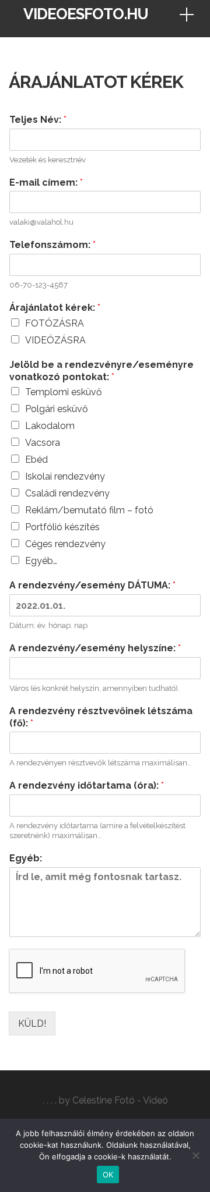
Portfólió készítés (62, 527)
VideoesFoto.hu (85, 14)
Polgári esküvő (56, 408)
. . (45, 1100)
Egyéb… (41, 560)
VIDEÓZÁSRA (55, 340)
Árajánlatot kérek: (54, 307)
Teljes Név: (37, 119)
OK (108, 1174)
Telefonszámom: (52, 244)
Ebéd (36, 459)
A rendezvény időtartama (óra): (86, 785)
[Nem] (195, 1155)
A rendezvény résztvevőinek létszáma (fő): (100, 717)
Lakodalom (50, 425)
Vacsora (42, 442)
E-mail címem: (46, 182)
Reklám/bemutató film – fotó (89, 510)
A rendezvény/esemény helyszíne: (95, 648)
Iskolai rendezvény (65, 476)
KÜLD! (32, 1023)
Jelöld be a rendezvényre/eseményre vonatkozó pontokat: (101, 370)
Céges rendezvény (65, 543)
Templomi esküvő (63, 392)
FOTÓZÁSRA (54, 323)
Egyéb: (25, 858)
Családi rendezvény (67, 493)
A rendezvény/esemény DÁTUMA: (92, 585)
